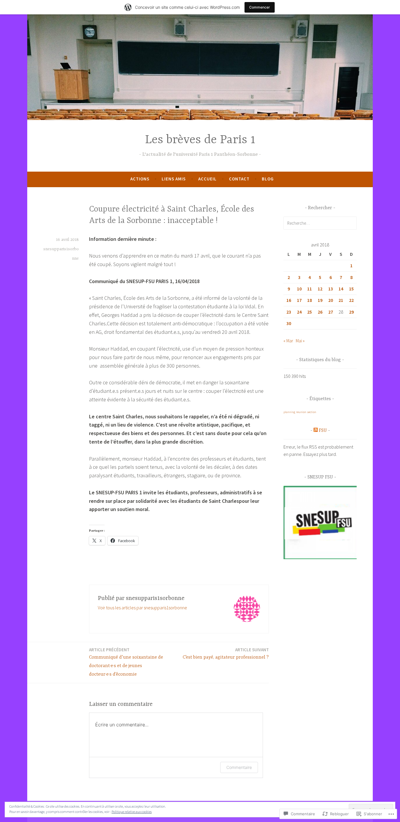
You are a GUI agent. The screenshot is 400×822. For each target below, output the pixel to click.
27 (330, 312)
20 (330, 300)
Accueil (207, 179)
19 (320, 300)
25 (309, 312)
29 (351, 312)
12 (320, 289)
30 (288, 323)
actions (139, 179)
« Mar (288, 341)
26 (320, 312)
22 (351, 300)
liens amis (174, 179)
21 (341, 300)
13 (330, 289)
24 (299, 312)
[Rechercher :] (320, 223)
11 (309, 289)
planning (289, 412)
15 (351, 289)
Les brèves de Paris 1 (200, 140)
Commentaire (239, 767)
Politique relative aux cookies (132, 811)
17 (299, 300)
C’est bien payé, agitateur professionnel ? (226, 653)
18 (309, 300)
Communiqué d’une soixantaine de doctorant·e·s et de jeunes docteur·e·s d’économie (126, 662)
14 (341, 289)
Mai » (300, 341)
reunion (301, 412)
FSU (323, 430)
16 (288, 300)
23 (288, 312)
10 (299, 289)
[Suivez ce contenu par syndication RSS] (316, 430)
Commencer (259, 7)
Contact (239, 179)
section (311, 412)
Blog (268, 179)
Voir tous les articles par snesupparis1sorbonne (142, 607)
